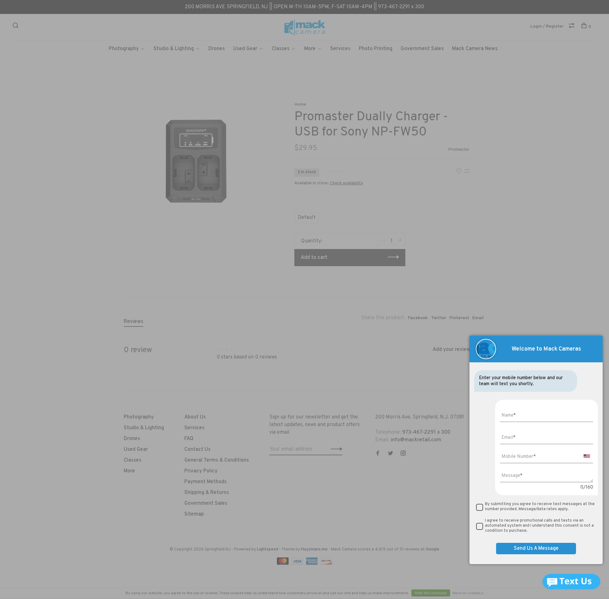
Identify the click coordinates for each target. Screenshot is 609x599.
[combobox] (586, 456)
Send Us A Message (536, 548)
